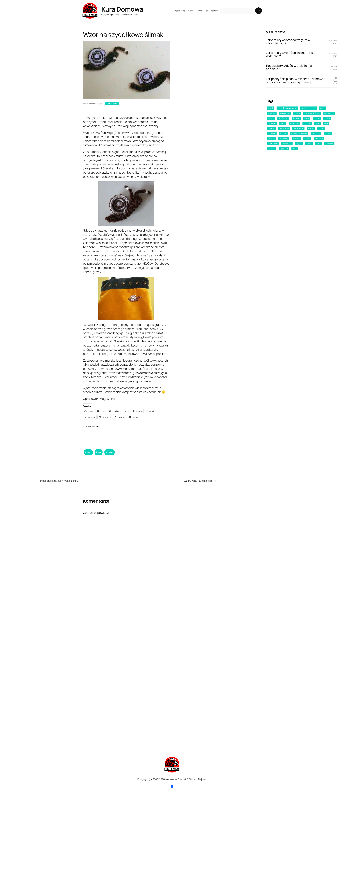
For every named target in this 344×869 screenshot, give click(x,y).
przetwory (284, 138)
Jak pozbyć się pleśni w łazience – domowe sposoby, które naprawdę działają (295, 80)
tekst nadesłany (95, 103)
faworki (296, 118)
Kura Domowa (122, 9)
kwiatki (271, 128)
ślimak (98, 452)
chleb (322, 108)
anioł (270, 108)
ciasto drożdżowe (312, 113)
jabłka (327, 118)
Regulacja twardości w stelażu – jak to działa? (289, 67)
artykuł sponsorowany (287, 108)
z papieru (284, 148)
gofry (306, 118)
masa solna (298, 128)
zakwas (271, 148)
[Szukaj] (258, 10)
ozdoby (88, 452)
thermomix (272, 143)
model (321, 128)
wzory (309, 143)
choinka (271, 113)
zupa (295, 148)
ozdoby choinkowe (299, 133)
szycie (307, 138)
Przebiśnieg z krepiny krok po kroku (59, 480)
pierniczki (316, 133)
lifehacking (284, 128)
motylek (271, 133)
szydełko (109, 452)
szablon (296, 138)
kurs (326, 123)
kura (317, 123)
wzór (318, 143)
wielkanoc (287, 143)
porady (328, 133)
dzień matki (283, 118)
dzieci (270, 118)
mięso (310, 128)
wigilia (298, 143)
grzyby (316, 118)
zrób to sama (112, 103)
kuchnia (307, 123)
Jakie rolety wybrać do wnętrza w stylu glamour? (288, 41)
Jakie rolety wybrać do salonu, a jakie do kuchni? (290, 54)
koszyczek (294, 123)
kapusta (271, 123)
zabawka (329, 143)
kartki (282, 123)
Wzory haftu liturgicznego (198, 480)
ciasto (297, 113)
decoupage (329, 113)
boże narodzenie (308, 108)
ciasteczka (284, 113)
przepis (271, 138)
